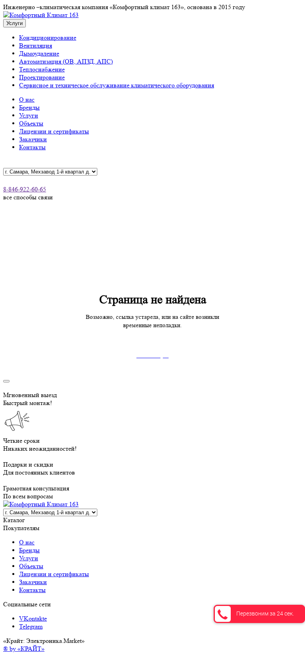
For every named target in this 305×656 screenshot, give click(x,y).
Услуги (28, 115)
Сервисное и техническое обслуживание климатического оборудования (116, 85)
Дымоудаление (39, 53)
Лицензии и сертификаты (54, 131)
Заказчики (33, 139)
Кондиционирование (47, 37)
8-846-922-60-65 (24, 189)
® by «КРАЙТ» (23, 648)
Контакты (32, 147)
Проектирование (42, 77)
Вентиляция (35, 45)
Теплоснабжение (42, 69)
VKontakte (33, 618)
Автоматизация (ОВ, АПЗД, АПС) (66, 61)
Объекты (31, 123)
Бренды (29, 107)
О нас (27, 99)
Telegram (30, 626)
